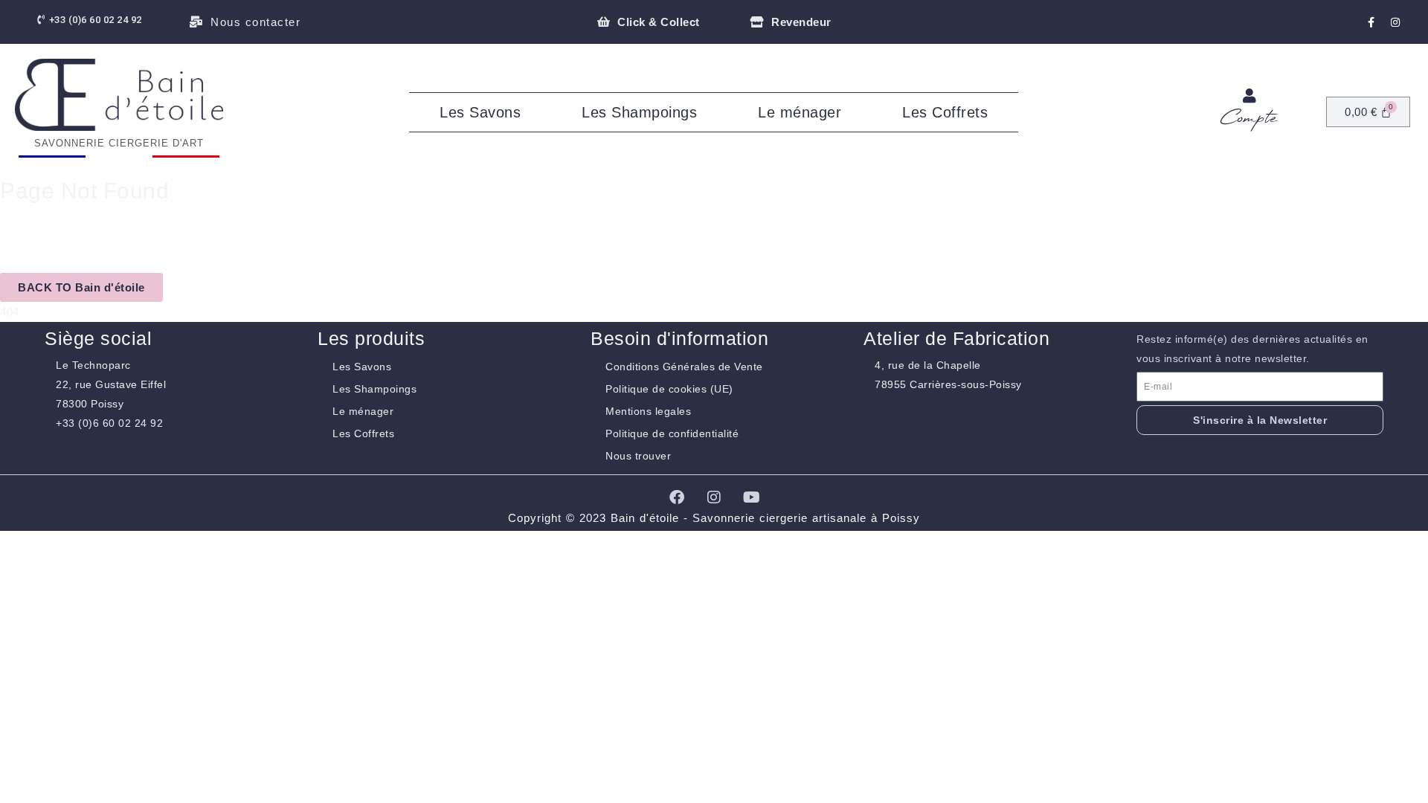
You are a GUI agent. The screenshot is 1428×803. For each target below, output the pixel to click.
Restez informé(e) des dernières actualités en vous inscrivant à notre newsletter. (1252, 348)
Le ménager (799, 112)
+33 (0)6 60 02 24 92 (109, 423)
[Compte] (1249, 95)
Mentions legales (648, 411)
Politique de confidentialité (672, 433)
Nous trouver (638, 456)
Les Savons (480, 112)
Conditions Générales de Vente (684, 367)
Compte (1249, 119)
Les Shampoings (639, 112)
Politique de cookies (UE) (669, 389)
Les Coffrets (945, 112)
